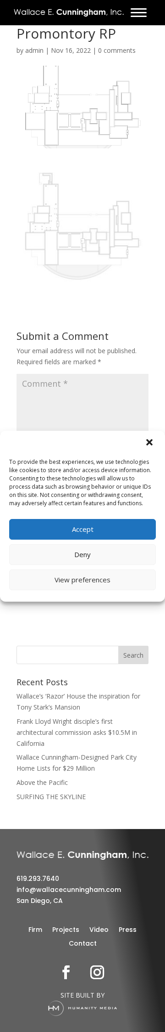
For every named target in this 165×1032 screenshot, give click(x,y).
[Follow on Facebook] (66, 972)
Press (128, 930)
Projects (65, 930)
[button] (150, 443)
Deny (82, 554)
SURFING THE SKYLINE (51, 796)
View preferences (82, 579)
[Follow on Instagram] (97, 972)
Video (99, 930)
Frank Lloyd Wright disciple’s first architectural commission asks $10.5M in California (76, 732)
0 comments (117, 50)
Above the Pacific (42, 782)
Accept (83, 529)
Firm (35, 930)
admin (34, 50)
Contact (83, 944)
